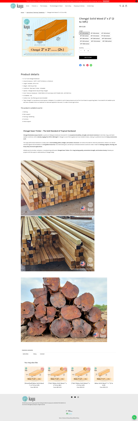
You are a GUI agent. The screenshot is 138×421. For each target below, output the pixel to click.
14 (57, 54)
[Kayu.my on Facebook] (72, 397)
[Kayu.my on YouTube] (75, 397)
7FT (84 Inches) (105, 36)
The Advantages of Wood (56, 6)
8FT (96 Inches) (84, 38)
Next (73, 37)
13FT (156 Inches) (107, 41)
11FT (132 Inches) (84, 41)
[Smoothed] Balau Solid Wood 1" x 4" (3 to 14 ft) (13, 417)
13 (55, 54)
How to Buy (68, 6)
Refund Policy (76, 418)
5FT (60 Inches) (84, 36)
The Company (43, 6)
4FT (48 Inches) (105, 33)
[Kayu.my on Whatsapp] (78, 397)
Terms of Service (62, 418)
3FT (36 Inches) (95, 33)
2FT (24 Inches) (84, 33)
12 (52, 54)
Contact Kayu (90, 6)
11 (50, 54)
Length (81, 31)
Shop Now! (106, 1)
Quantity (81, 47)
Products (34, 6)
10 (47, 54)
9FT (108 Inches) (95, 38)
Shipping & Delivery (79, 6)
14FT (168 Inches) (84, 43)
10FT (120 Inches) (106, 38)
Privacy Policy (70, 418)
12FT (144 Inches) (95, 41)
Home (27, 6)
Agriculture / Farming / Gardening (35, 12)
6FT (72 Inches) (95, 36)
